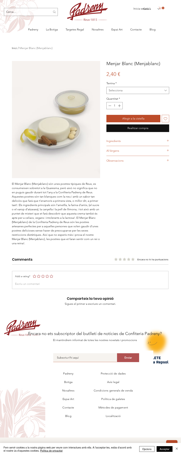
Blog (68, 416)
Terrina (111, 83)
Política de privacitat (51, 450)
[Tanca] (177, 449)
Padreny (68, 373)
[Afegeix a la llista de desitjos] (165, 118)
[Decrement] (109, 105)
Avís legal (113, 382)
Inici (14, 48)
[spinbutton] (114, 105)
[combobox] (137, 90)
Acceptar (165, 449)
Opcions (146, 449)
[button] (162, 8)
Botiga (68, 382)
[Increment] (119, 105)
